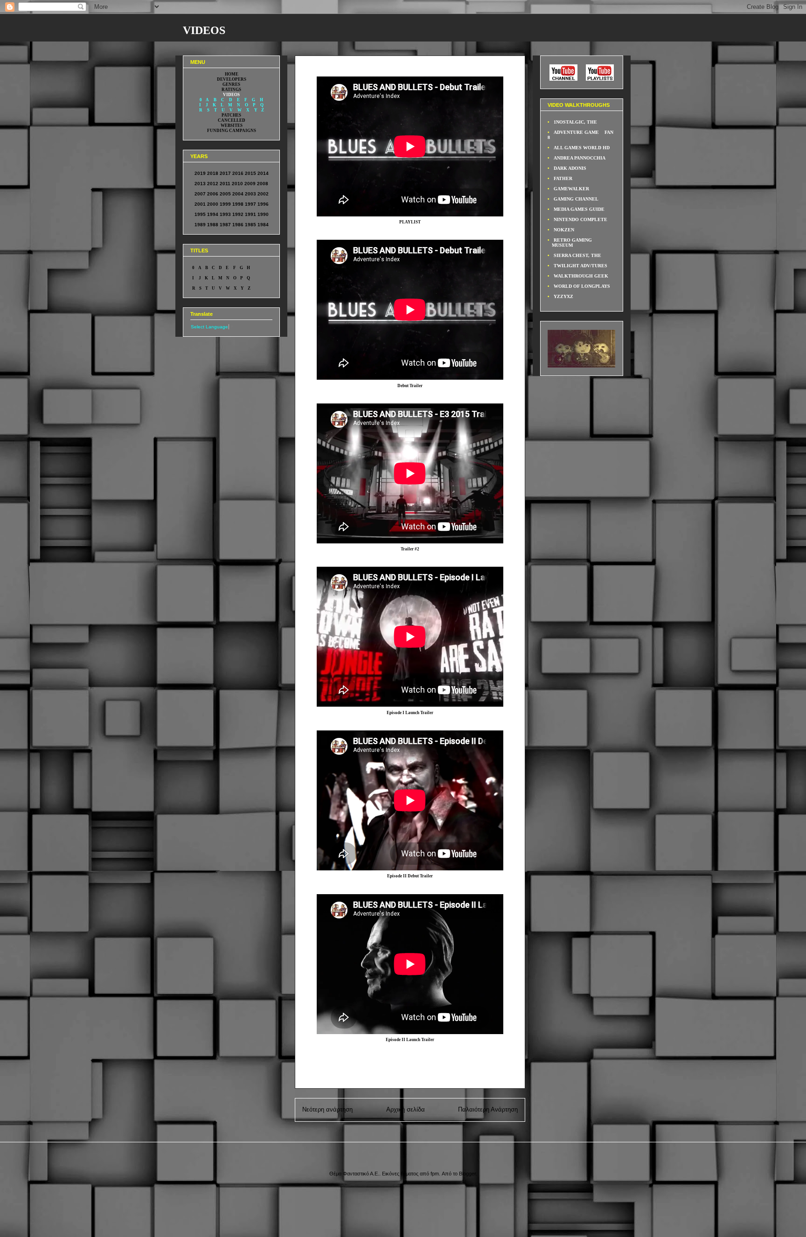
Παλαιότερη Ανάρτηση (488, 1109)
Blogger (467, 1173)
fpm (435, 1173)
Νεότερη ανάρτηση (327, 1109)
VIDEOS (204, 30)
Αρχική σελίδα (405, 1109)
